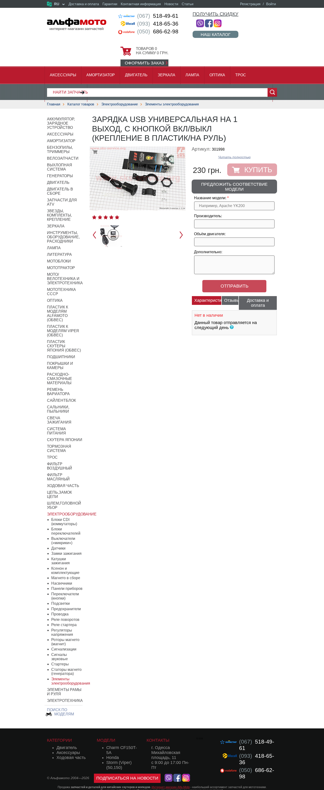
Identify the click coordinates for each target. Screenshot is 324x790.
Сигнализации (63, 649)
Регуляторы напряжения (62, 632)
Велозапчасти (63, 158)
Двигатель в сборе (60, 191)
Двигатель (136, 75)
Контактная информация (141, 4)
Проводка (60, 614)
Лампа (192, 75)
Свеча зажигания (59, 420)
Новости (171, 4)
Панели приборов (67, 589)
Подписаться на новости (127, 778)
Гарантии (109, 4)
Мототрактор (61, 268)
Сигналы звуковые (59, 657)
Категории (59, 740)
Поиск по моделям (60, 712)
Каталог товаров (80, 104)
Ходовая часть (63, 486)
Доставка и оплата (84, 4)
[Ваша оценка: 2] (100, 217)
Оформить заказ (144, 63)
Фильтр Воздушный (59, 466)
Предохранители (66, 609)
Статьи (187, 4)
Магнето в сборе (65, 578)
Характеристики (208, 300)
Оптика (217, 75)
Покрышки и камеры (60, 365)
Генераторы (60, 176)
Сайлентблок (61, 400)
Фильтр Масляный (58, 477)
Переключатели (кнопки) (65, 596)
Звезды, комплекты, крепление (59, 215)
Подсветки (60, 603)
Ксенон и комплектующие (65, 570)
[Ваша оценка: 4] (111, 217)
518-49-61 (157, 16)
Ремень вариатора (58, 392)
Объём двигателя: (210, 234)
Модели (106, 740)
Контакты (158, 740)
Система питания (56, 431)
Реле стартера (64, 625)
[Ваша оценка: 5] (117, 217)
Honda (112, 757)
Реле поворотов (65, 620)
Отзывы (231, 300)
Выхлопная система (59, 167)
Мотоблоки (59, 261)
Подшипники (61, 357)
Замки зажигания (66, 553)
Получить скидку (215, 14)
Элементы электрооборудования (172, 104)
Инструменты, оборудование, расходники (63, 237)
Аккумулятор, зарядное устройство (61, 123)
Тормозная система (59, 448)
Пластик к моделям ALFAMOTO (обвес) (57, 313)
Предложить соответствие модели (234, 187)
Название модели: (210, 198)
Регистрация (250, 4)
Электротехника (65, 701)
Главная (53, 104)
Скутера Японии (64, 440)
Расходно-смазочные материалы (59, 378)
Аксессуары (63, 75)
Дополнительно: (208, 252)
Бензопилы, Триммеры (60, 149)
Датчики (58, 548)
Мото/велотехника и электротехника (65, 278)
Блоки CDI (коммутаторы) (64, 522)
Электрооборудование (119, 104)
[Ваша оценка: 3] (105, 217)
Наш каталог (216, 34)
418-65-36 (157, 24)
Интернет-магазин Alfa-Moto (171, 787)
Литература (59, 255)
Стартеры (60, 664)
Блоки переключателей (65, 531)
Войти (271, 4)
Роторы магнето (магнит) (65, 642)
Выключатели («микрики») (63, 541)
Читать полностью (234, 157)
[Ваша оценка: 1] (94, 217)
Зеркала (166, 75)
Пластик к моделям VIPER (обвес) (63, 331)
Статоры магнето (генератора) (66, 672)
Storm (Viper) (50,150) (119, 765)
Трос (240, 75)
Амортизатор (100, 75)
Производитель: (208, 216)
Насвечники (61, 583)
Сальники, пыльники (58, 409)
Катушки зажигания (60, 561)
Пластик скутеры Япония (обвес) (64, 346)
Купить (258, 170)
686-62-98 (157, 31)
